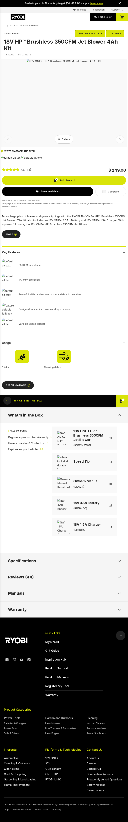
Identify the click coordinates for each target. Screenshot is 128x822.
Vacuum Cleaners (96, 723)
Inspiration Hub (55, 659)
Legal (6, 809)
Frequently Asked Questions (104, 779)
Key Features (11, 252)
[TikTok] (29, 660)
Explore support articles (23, 449)
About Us (93, 758)
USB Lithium (53, 768)
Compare (113, 191)
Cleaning (92, 718)
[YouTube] (21, 660)
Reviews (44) (21, 577)
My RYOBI (52, 642)
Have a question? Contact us (25, 443)
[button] (11, 158)
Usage (6, 343)
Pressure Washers (96, 728)
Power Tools (12, 718)
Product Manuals (57, 677)
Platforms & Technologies (63, 749)
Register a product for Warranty (25, 437)
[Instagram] (14, 660)
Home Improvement (17, 784)
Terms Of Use (41, 809)
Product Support (56, 668)
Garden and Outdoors (59, 718)
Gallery (66, 139)
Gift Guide (52, 650)
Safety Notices (96, 784)
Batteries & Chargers (15, 723)
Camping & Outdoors (17, 763)
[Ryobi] (18, 17)
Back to (24, 25)
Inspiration (98, 9)
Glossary (56, 809)
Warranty (51, 695)
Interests (10, 749)
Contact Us (94, 749)
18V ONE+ (51, 758)
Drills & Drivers (12, 733)
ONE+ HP (51, 774)
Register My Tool (57, 686)
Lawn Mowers (52, 723)
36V (47, 763)
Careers (92, 763)
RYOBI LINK (53, 779)
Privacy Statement (22, 809)
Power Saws (11, 728)
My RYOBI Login (103, 17)
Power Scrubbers (96, 733)
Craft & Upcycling (15, 774)
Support (115, 9)
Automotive (11, 758)
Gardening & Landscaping (20, 779)
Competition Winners (100, 774)
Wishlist (81, 9)
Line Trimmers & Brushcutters (60, 728)
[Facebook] (7, 660)
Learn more (96, 3)
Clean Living (11, 768)
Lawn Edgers (52, 733)
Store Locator (95, 790)
